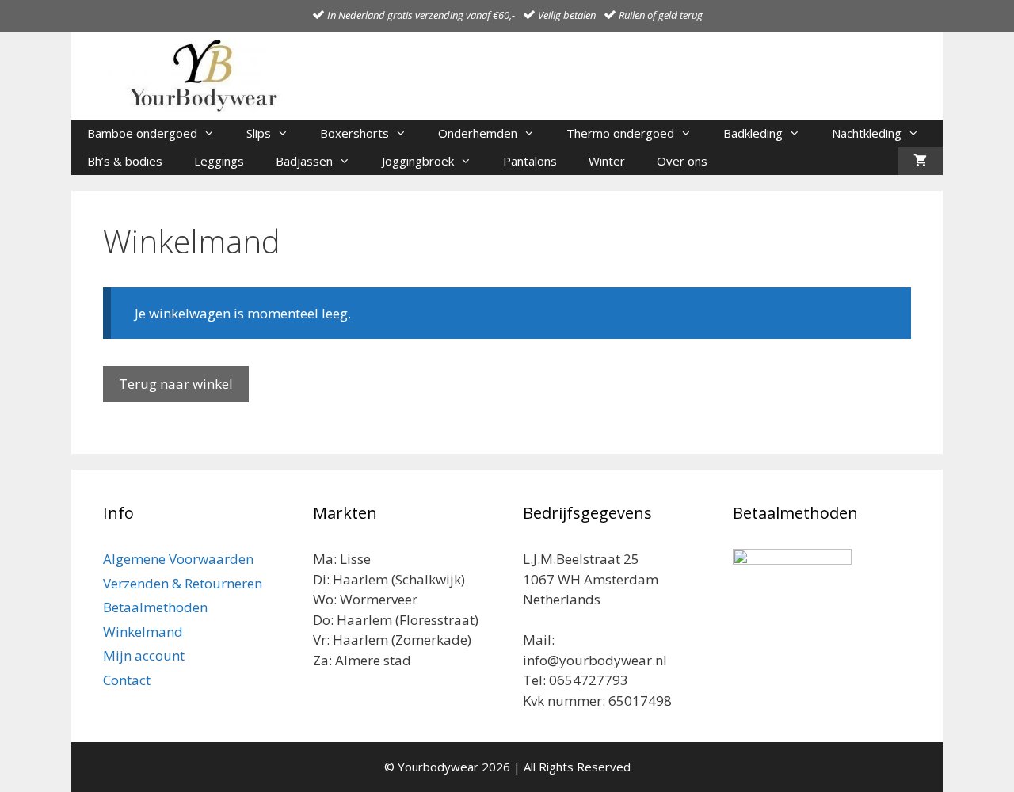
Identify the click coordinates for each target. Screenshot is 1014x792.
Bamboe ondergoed (142, 133)
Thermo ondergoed (620, 133)
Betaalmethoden (155, 607)
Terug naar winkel (176, 384)
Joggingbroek (418, 161)
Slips (258, 133)
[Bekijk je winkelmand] (920, 161)
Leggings (219, 161)
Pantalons (530, 161)
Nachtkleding (867, 133)
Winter (607, 161)
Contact (127, 680)
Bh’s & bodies (124, 161)
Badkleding (753, 133)
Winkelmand (143, 632)
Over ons (682, 161)
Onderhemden (477, 133)
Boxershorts (354, 133)
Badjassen (304, 161)
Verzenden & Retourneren (182, 583)
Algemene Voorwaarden (178, 559)
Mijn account (144, 655)
